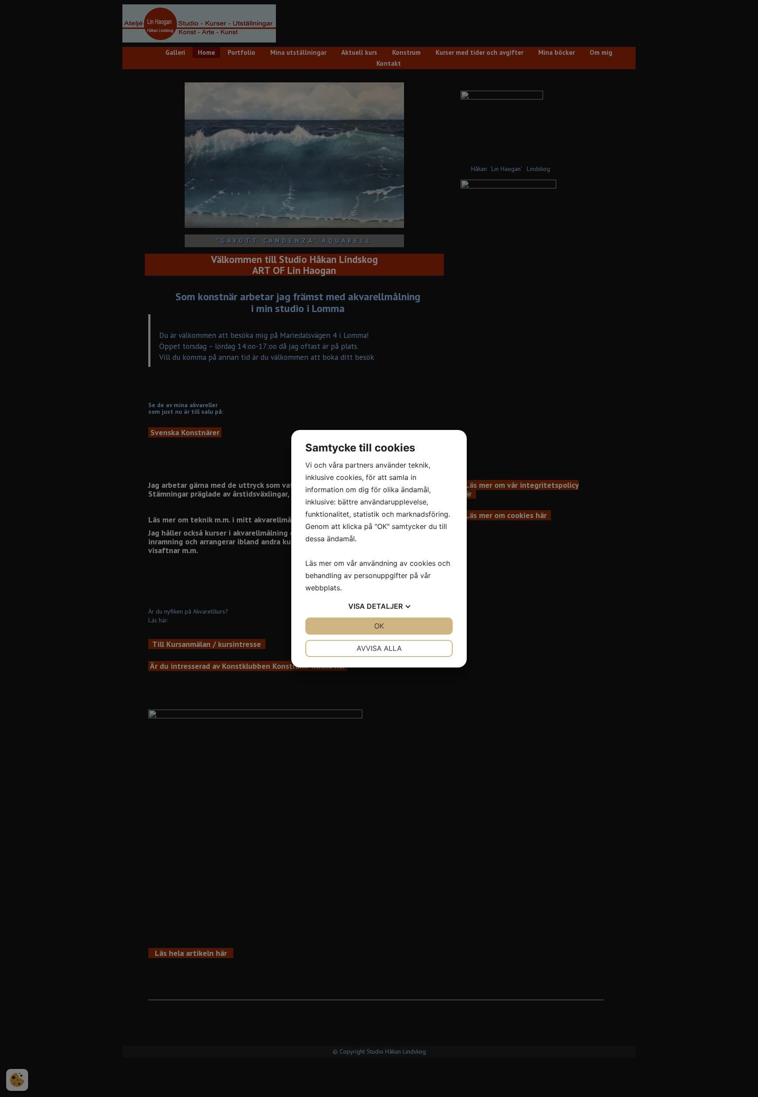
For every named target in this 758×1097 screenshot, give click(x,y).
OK (379, 625)
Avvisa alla (379, 648)
